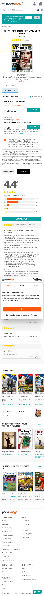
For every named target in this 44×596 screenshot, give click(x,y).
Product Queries (7, 568)
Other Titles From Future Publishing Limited (14, 424)
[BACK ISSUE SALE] (9, 393)
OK (22, 309)
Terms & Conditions (8, 553)
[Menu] (3, 4)
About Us (25, 568)
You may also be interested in (15, 466)
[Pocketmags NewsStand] (13, 4)
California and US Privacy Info (11, 549)
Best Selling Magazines (9, 528)
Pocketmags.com (27, 572)
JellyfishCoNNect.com (29, 579)
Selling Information (7, 581)
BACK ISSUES (8, 371)
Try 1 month (34, 127)
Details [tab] (22, 285)
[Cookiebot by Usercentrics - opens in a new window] (33, 279)
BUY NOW (33, 110)
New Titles (5, 524)
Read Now (7, 416)
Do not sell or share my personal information (22, 315)
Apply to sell (6, 585)
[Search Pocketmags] (4, 10)
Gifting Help (25, 537)
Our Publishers (6, 538)
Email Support (26, 524)
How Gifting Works (27, 534)
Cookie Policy (6, 556)
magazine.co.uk (27, 575)
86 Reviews (28, 40)
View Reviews (21, 219)
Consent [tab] (8, 285)
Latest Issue (7, 26)
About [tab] (36, 285)
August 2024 (23, 396)
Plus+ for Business (7, 542)
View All (39, 371)
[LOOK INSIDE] (22, 71)
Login (3, 588)
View (3, 404)
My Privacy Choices (8, 560)
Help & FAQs (25, 521)
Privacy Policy (6, 546)
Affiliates (4, 572)
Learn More (19, 133)
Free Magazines (7, 531)
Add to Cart (10, 404)
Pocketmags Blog (7, 535)
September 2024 (8, 396)
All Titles (4, 521)
